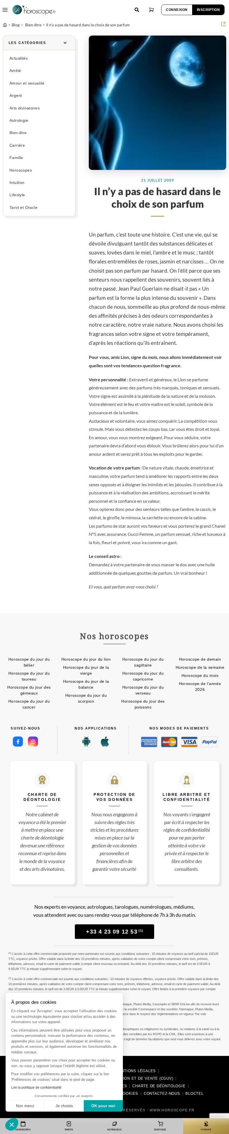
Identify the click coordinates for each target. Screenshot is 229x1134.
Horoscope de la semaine (200, 667)
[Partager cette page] (223, 24)
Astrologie (18, 120)
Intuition (17, 183)
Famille (16, 158)
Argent (15, 95)
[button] (11, 1124)
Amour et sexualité (26, 83)
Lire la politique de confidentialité (36, 1087)
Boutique (160, 1129)
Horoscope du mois (200, 675)
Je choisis (64, 1105)
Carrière (17, 145)
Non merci (25, 1105)
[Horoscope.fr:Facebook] (18, 741)
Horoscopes (20, 170)
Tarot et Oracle (23, 207)
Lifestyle (17, 195)
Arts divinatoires (24, 108)
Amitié (15, 71)
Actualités (18, 58)
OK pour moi (103, 1105)
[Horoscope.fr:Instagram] (33, 741)
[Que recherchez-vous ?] (136, 9)
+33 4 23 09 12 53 (114, 932)
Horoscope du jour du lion (86, 659)
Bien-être (18, 133)
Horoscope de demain (200, 659)
